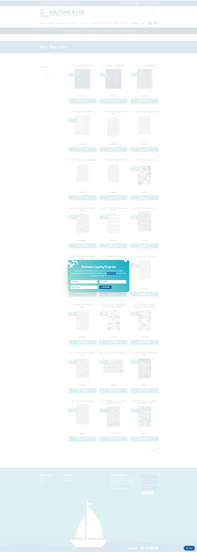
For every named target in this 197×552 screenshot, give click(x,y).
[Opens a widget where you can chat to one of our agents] (189, 548)
